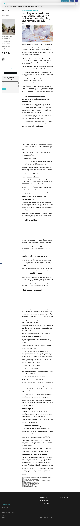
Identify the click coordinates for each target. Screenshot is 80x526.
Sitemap (3, 517)
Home (3, 6)
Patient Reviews (5, 507)
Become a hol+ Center (46, 517)
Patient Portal (44, 500)
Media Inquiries (64, 497)
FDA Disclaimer (4, 515)
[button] (1, 263)
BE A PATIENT (72, 1)
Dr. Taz (23, 23)
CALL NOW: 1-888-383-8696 (65, 1)
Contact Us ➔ (6, 504)
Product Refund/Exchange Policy (8, 512)
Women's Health (9, 6)
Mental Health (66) (34, 10)
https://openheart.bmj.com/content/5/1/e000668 (29, 486)
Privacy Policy (4, 510)
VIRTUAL (76, 1)
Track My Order (44, 503)
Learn (5, 6)
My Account (43, 497)
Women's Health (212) (26, 10)
